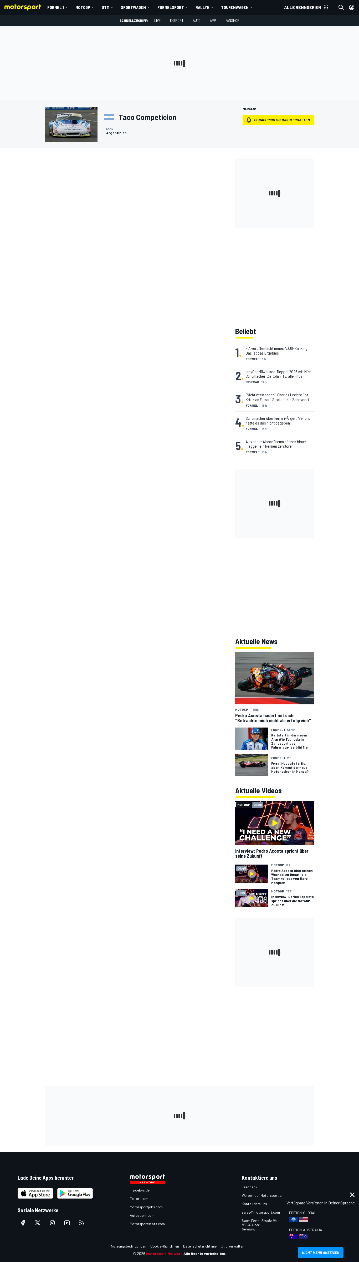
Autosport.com (142, 1215)
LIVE (157, 20)
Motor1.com (139, 1198)
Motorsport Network (164, 1253)
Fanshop (232, 20)
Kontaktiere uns (254, 1204)
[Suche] (341, 7)
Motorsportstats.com (147, 1223)
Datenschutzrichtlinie (200, 1246)
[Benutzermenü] (351, 7)
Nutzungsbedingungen (128, 1246)
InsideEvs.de (140, 1190)
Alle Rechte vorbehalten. (204, 1253)
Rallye (202, 7)
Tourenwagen (235, 7)
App (213, 20)
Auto (197, 20)
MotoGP (82, 7)
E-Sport (176, 20)
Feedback (249, 1187)
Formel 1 (55, 7)
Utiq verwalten (232, 1246)
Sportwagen (133, 7)
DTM (105, 7)
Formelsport (170, 7)
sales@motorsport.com (261, 1212)
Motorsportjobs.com (146, 1207)
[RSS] (81, 1223)
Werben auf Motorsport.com (264, 1195)
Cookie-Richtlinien (164, 1246)
